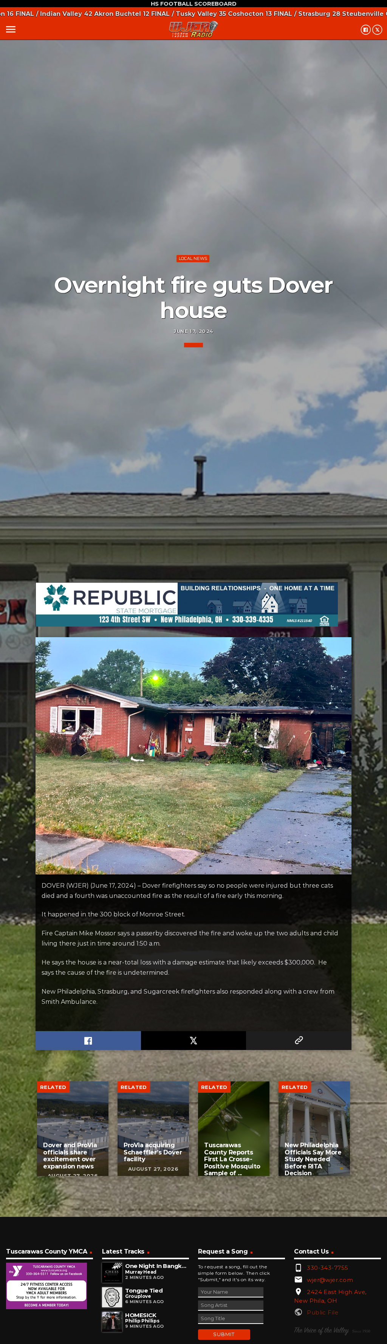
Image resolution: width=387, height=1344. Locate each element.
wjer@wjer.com (330, 1279)
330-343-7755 (327, 1267)
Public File (322, 1312)
